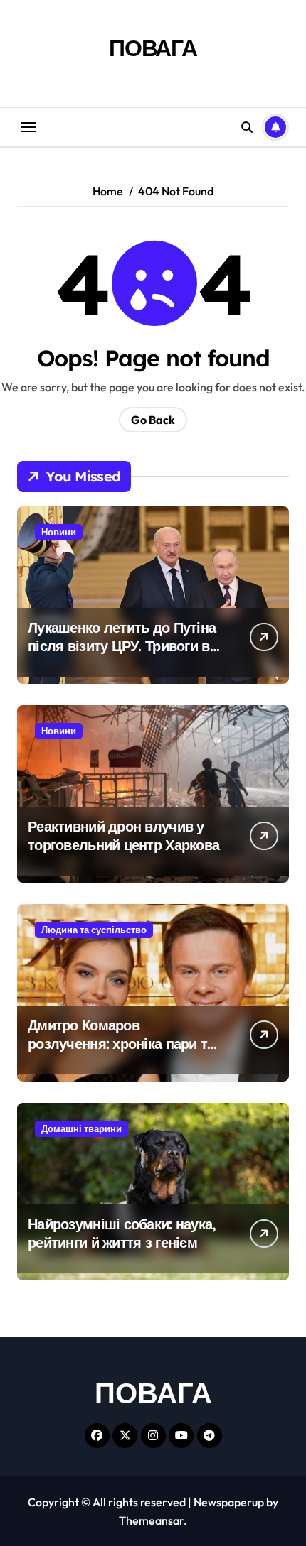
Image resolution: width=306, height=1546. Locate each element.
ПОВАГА (153, 47)
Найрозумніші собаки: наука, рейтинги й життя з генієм (122, 1233)
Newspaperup (229, 1502)
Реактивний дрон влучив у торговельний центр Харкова (123, 835)
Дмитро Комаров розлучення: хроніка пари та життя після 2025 (121, 1043)
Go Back (153, 420)
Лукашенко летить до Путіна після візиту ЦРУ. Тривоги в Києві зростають (122, 646)
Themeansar (151, 1520)
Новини (58, 532)
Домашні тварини (81, 1128)
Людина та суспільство (94, 929)
